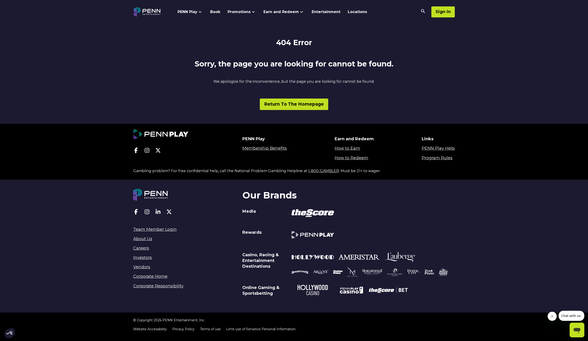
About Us (142, 238)
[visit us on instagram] (147, 151)
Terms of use (210, 329)
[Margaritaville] (372, 272)
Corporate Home (150, 276)
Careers (141, 248)
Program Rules (437, 157)
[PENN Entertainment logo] (151, 11)
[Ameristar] (359, 258)
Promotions (239, 12)
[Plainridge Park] (394, 273)
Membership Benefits (264, 148)
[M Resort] (352, 272)
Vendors (141, 267)
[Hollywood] (312, 257)
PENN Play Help (438, 148)
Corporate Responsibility (158, 286)
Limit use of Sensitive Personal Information (261, 329)
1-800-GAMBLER (323, 171)
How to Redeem (351, 157)
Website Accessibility (150, 329)
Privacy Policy (183, 329)
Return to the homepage (294, 104)
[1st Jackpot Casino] (443, 272)
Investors (142, 257)
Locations (357, 12)
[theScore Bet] (388, 290)
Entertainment (326, 12)
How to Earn (347, 148)
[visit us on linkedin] (158, 213)
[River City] (413, 273)
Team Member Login (155, 229)
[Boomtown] (321, 272)
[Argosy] (299, 272)
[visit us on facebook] (136, 151)
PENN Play (187, 12)
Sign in (443, 11)
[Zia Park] (429, 273)
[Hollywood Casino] (312, 291)
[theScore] (312, 214)
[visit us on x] (158, 151)
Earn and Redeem (281, 12)
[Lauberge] (400, 258)
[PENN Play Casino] (351, 291)
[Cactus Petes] (338, 272)
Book (215, 12)
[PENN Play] (312, 235)
